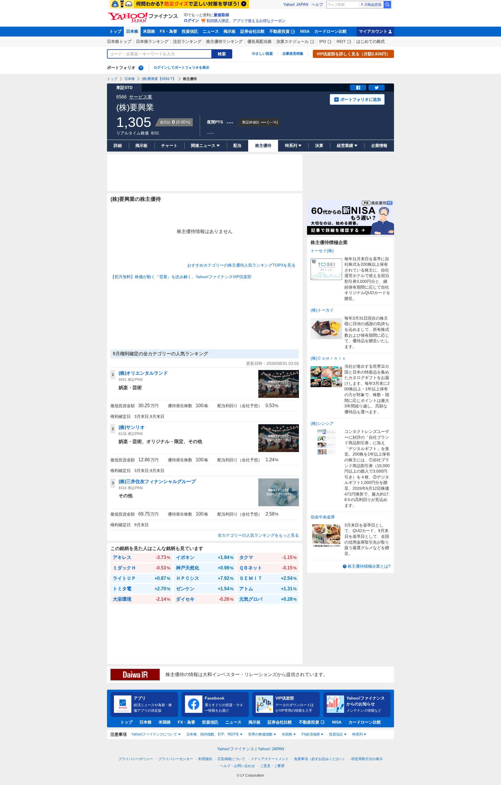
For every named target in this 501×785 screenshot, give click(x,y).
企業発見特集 (292, 54)
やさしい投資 (262, 54)
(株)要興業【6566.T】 (159, 79)
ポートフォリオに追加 (360, 99)
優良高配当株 (259, 41)
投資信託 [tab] (336, 734)
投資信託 (190, 31)
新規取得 (221, 15)
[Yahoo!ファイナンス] (144, 14)
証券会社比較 (252, 31)
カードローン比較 (330, 31)
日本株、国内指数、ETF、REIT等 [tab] (212, 734)
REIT (341, 41)
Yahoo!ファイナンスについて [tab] (154, 734)
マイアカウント (373, 31)
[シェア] (358, 87)
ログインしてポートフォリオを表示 (181, 67)
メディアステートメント (270, 759)
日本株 (132, 31)
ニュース (211, 31)
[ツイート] (377, 87)
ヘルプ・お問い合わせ (237, 766)
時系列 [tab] (357, 734)
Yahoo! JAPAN (295, 4)
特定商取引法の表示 (367, 759)
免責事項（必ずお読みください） (320, 759)
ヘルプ (317, 4)
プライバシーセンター (175, 759)
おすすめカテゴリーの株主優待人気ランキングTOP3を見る (241, 265)
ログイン (191, 20)
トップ (115, 31)
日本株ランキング (152, 41)
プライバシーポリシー (135, 759)
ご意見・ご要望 (272, 766)
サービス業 (140, 96)
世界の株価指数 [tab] (260, 734)
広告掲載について (231, 759)
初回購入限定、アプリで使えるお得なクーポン (246, 21)
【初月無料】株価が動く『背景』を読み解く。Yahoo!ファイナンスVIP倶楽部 (180, 276)
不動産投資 (279, 31)
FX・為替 (168, 31)
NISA (305, 31)
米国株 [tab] (287, 734)
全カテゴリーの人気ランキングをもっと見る (258, 535)
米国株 (149, 31)
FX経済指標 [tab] (311, 734)
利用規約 (205, 759)
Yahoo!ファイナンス (235, 748)
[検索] (387, 4)
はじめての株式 (370, 41)
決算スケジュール (292, 41)
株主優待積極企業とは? (369, 566)
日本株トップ (119, 41)
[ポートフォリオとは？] (141, 68)
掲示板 (230, 31)
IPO (322, 41)
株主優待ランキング (224, 41)
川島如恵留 (373, 5)
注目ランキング (187, 41)
